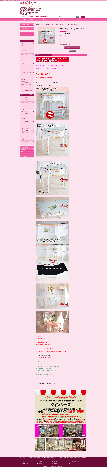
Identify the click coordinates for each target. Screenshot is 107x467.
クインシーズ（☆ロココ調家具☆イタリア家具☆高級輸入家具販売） (34, 16)
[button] (78, 19)
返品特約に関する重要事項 (65, 44)
